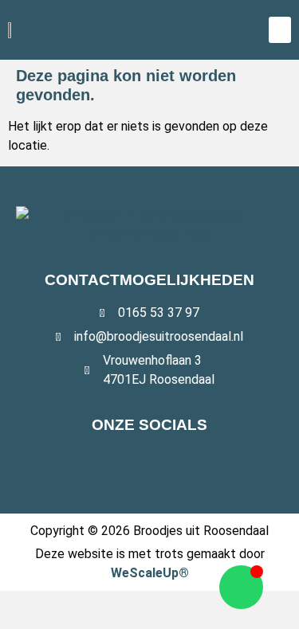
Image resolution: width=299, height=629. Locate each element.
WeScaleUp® (150, 572)
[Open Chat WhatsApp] (241, 587)
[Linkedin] (179, 461)
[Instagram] (150, 461)
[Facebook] (120, 461)
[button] (280, 30)
